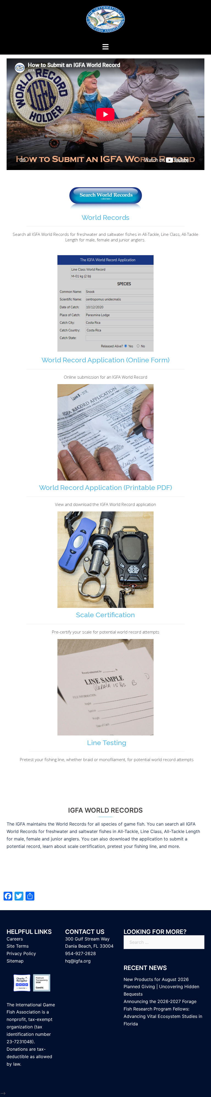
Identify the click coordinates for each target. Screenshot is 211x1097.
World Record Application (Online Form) (105, 360)
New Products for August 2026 (156, 979)
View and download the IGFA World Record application (105, 504)
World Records (105, 217)
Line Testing (106, 742)
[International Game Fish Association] (105, 21)
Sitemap (15, 961)
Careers (15, 939)
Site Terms (18, 946)
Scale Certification (105, 615)
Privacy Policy (21, 953)
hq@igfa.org (78, 961)
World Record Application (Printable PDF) (105, 487)
